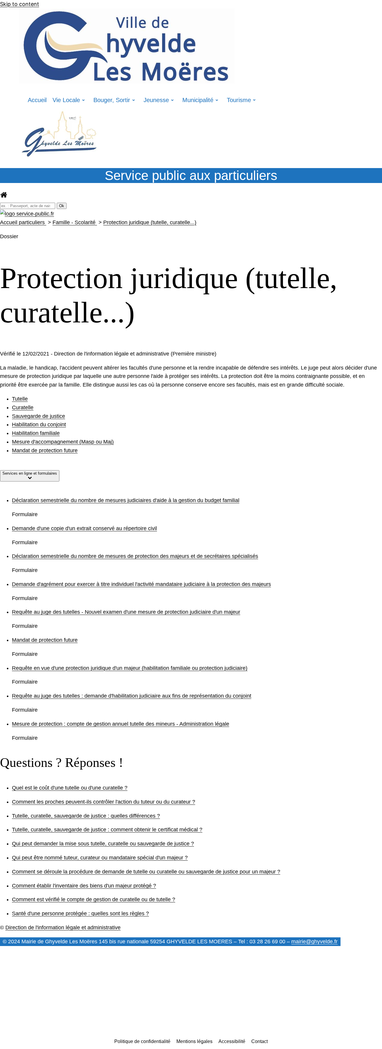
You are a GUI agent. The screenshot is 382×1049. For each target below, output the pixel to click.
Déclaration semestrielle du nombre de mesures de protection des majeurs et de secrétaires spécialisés (135, 556)
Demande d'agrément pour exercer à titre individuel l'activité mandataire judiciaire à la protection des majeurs (141, 584)
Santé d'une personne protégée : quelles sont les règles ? (80, 913)
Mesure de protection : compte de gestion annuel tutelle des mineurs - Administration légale (120, 724)
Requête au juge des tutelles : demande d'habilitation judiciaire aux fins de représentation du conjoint (131, 696)
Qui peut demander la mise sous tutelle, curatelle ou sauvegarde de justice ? (103, 844)
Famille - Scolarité (75, 222)
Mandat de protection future (45, 450)
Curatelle (22, 407)
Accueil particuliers (23, 222)
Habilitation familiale (36, 433)
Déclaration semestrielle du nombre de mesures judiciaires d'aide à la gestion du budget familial (125, 500)
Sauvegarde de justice (38, 416)
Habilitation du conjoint (39, 424)
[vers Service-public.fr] (27, 214)
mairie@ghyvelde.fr (314, 942)
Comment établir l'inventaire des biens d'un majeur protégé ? (84, 886)
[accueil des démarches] (3, 197)
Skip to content (19, 4)
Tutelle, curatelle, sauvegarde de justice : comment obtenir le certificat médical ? (107, 830)
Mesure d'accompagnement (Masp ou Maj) (63, 442)
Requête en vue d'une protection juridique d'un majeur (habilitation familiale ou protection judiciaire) (129, 668)
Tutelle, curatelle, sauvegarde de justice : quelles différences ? (86, 816)
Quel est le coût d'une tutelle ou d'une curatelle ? (69, 788)
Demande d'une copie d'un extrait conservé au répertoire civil (84, 528)
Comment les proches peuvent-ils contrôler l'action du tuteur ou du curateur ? (103, 802)
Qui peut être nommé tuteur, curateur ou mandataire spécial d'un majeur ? (100, 858)
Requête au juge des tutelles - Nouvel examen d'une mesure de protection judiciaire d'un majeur (126, 612)
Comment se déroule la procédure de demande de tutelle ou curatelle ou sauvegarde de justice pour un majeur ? (146, 872)
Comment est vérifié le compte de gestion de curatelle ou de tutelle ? (93, 899)
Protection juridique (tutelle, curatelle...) (149, 222)
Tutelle (20, 399)
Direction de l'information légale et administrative (63, 927)
